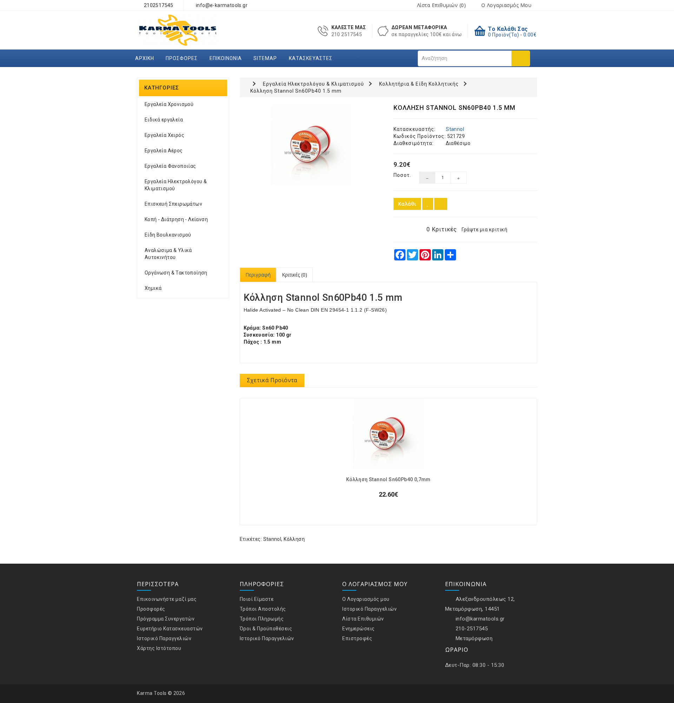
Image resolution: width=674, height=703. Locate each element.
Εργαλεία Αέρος (164, 150)
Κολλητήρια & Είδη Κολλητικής (419, 84)
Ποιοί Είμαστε (257, 599)
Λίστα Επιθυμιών (363, 619)
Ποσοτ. (401, 175)
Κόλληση (294, 539)
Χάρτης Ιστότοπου (159, 648)
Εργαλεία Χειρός (164, 135)
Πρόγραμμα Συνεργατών (165, 619)
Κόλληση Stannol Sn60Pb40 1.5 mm (296, 91)
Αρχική (144, 58)
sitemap (265, 58)
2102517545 (158, 5)
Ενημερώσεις (358, 628)
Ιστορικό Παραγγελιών (164, 638)
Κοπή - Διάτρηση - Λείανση (176, 219)
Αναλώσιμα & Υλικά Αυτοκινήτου (168, 253)
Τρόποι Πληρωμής (262, 619)
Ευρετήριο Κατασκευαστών (170, 628)
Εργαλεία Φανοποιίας (170, 166)
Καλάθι (407, 203)
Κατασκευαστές (310, 58)
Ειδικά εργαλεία (164, 119)
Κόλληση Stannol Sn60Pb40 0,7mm (388, 479)
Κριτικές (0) (294, 274)
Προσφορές (182, 58)
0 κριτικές (442, 229)
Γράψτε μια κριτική (484, 229)
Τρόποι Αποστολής (263, 609)
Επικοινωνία (226, 58)
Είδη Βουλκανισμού (168, 235)
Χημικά (153, 288)
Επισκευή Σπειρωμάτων (173, 204)
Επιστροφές (357, 638)
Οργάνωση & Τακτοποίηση (176, 273)
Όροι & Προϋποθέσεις (266, 628)
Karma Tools (152, 693)
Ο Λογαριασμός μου (366, 599)
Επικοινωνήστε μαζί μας (167, 599)
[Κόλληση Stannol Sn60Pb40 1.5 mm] (311, 144)
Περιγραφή (258, 274)
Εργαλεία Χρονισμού (169, 104)
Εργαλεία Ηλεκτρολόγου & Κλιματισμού (176, 185)
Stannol (455, 129)
